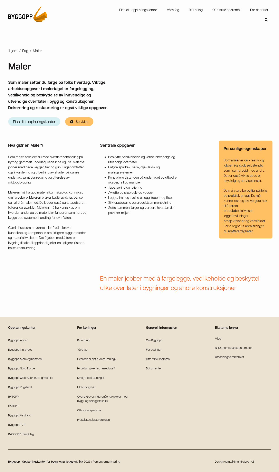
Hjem (13, 50)
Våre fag (82, 349)
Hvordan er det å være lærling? (96, 359)
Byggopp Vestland (19, 415)
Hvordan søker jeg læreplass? (96, 368)
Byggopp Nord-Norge (21, 368)
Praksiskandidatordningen (93, 419)
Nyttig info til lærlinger (90, 377)
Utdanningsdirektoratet (229, 357)
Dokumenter (154, 368)
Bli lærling (83, 340)
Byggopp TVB (16, 424)
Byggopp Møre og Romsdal (25, 359)
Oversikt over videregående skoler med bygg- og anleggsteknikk (102, 399)
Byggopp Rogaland (20, 387)
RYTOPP (13, 396)
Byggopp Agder (18, 340)
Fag (25, 50)
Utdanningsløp (86, 387)
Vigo (218, 338)
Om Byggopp (154, 340)
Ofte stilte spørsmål (89, 410)
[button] (266, 20)
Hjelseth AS (247, 461)
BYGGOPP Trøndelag (21, 434)
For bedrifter (154, 349)
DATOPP (13, 406)
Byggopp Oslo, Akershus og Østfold (30, 377)
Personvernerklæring (106, 461)
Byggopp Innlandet (20, 349)
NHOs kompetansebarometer (233, 347)
